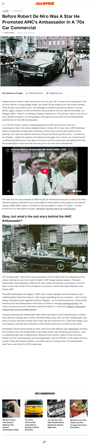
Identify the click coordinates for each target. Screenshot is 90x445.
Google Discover (56, 93)
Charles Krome (9, 32)
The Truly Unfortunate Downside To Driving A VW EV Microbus (32, 425)
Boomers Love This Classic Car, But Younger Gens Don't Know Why (78, 424)
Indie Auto (73, 329)
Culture (5, 11)
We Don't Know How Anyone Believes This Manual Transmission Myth (11, 425)
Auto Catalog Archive (68, 303)
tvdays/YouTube (83, 84)
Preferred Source (36, 93)
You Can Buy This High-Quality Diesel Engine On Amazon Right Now (56, 423)
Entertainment (18, 11)
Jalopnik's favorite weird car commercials (56, 208)
